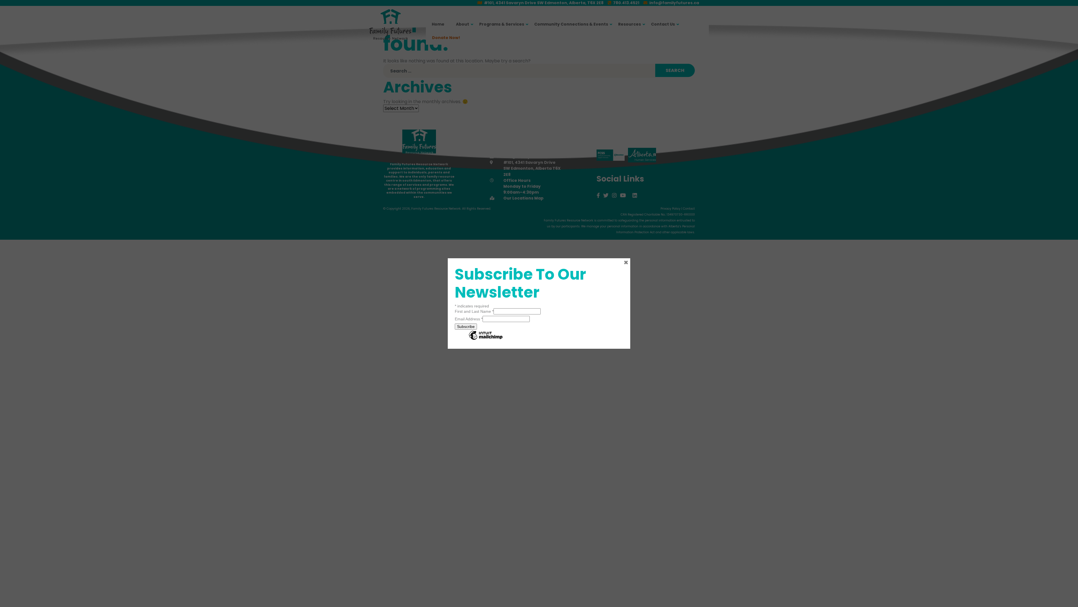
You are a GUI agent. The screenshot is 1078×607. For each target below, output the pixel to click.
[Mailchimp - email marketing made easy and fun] (486, 339)
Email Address (469, 319)
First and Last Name (474, 311)
